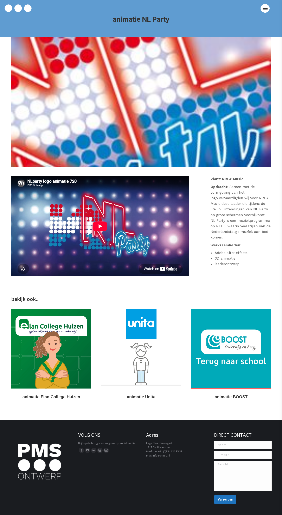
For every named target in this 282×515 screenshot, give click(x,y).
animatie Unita (141, 397)
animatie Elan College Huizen (51, 397)
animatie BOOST (231, 397)
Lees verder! (51, 348)
